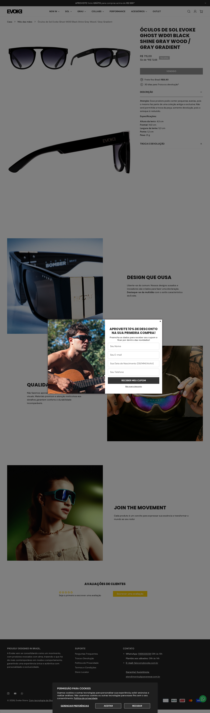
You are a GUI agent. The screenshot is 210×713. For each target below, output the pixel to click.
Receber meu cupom (133, 380)
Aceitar (108, 705)
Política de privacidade (86, 698)
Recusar (137, 705)
